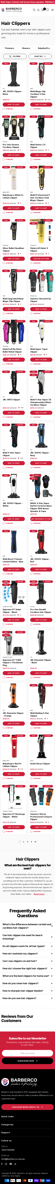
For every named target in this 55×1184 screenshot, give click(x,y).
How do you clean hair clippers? (20, 983)
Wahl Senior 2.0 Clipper (37, 146)
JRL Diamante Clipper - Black (40, 661)
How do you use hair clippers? (19, 998)
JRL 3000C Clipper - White (13, 504)
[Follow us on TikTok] (15, 1164)
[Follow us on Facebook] (1, 1164)
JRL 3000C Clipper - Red (40, 560)
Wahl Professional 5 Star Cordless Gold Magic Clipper (40, 198)
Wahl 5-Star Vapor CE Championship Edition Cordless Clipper (40, 402)
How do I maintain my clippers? (20, 953)
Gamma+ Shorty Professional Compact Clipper (41, 817)
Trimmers (9, 48)
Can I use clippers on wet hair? (20, 961)
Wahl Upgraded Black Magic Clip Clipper (13, 300)
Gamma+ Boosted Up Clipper (40, 300)
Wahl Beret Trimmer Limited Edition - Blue (13, 560)
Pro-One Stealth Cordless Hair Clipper (40, 610)
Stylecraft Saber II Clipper (39, 249)
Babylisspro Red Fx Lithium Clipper (12, 765)
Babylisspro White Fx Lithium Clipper (13, 196)
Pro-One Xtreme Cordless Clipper (11, 146)
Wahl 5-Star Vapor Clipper (12, 454)
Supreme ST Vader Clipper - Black (12, 610)
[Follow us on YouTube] (11, 1164)
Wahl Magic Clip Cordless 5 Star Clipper (38, 94)
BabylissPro (44, 48)
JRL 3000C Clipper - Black (13, 92)
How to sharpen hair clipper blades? (23, 990)
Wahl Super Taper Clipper (39, 350)
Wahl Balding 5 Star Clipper (39, 714)
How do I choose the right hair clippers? (25, 968)
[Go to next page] (35, 842)
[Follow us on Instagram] (6, 1164)
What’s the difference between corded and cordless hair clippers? (27, 926)
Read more (39, 894)
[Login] (38, 10)
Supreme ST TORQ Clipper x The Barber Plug (13, 662)
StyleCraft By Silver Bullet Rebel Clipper (12, 350)
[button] (40, 56)
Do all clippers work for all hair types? (24, 946)
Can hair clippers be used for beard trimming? (22, 937)
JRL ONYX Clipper (11, 399)
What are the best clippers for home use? (26, 976)
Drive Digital (15, 1176)
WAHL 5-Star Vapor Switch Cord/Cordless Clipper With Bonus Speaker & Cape (41, 507)
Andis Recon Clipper (40, 763)
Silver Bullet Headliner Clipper (13, 249)
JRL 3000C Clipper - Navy (40, 454)
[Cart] (42, 10)
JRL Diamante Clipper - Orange (13, 714)
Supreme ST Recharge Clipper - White (14, 815)
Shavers (26, 48)
